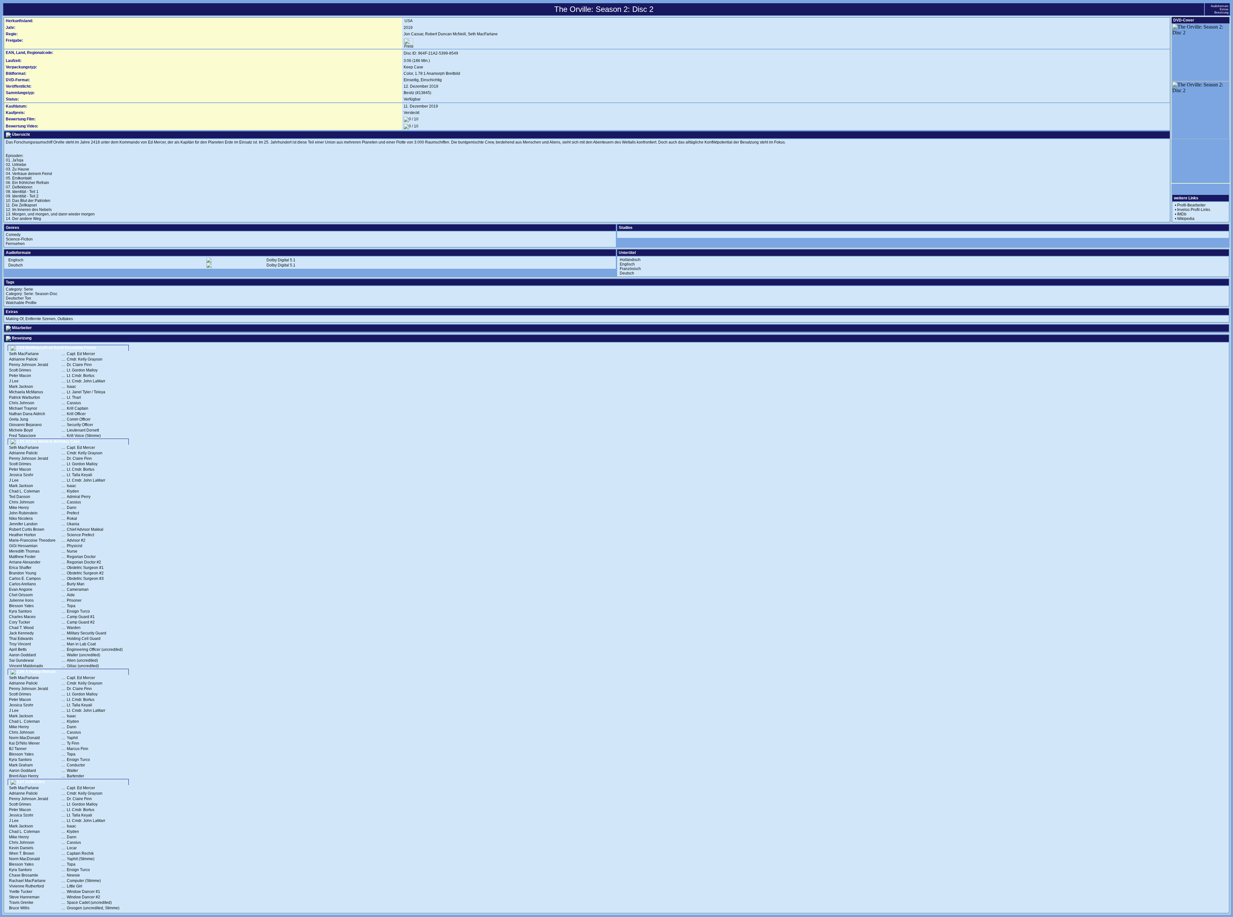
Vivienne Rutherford (26, 886)
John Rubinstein (23, 513)
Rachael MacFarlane (27, 880)
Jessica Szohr (21, 475)
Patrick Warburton (24, 397)
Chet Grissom (21, 595)
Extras (1224, 9)
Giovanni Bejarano (25, 425)
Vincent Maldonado (26, 666)
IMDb (1181, 214)
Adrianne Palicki (23, 359)
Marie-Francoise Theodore (32, 540)
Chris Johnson (21, 403)
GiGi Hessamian (23, 546)
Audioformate (1220, 6)
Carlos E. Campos (25, 578)
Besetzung (1221, 12)
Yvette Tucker (20, 891)
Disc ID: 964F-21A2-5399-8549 (431, 53)
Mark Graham (21, 765)
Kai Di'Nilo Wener (24, 743)
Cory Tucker (19, 622)
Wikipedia (1185, 218)
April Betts (18, 649)
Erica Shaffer (20, 567)
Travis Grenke (21, 902)
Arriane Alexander (24, 562)
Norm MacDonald (24, 738)
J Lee (14, 381)
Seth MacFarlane (483, 34)
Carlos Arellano (22, 584)
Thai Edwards (21, 638)
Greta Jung (18, 419)
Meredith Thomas (24, 551)
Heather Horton (22, 535)
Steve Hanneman (24, 897)
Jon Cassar (413, 34)
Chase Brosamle (23, 875)
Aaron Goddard (22, 655)
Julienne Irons (21, 600)
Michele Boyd (21, 430)
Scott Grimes (20, 370)
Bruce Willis (19, 908)
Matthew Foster (22, 557)
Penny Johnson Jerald (28, 364)
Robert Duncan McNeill (445, 34)
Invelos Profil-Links (1193, 209)
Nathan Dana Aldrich (27, 414)
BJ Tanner (18, 749)
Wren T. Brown (21, 853)
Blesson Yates (21, 606)
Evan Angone (20, 589)
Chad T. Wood (21, 627)
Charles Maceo (22, 617)
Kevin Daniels (21, 848)
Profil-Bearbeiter (1191, 205)
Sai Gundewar (21, 660)
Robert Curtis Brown (26, 529)
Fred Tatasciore (22, 435)
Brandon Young (22, 573)
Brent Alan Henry (24, 776)
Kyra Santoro (20, 611)
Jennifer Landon (23, 524)
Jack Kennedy (21, 633)
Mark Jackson (21, 386)
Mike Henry (19, 507)
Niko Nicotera (21, 518)
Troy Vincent (20, 644)
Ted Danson (19, 496)
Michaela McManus (26, 392)
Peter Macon (20, 375)
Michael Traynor (23, 408)
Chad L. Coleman (24, 491)
